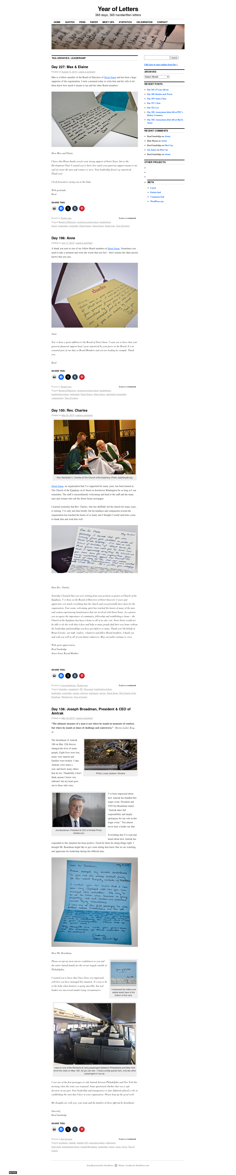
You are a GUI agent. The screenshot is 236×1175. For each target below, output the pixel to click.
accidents (63, 1142)
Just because (66, 1138)
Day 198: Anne (63, 237)
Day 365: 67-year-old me (158, 89)
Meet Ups (108, 22)
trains (118, 1146)
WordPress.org (156, 201)
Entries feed (155, 192)
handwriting (105, 390)
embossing (111, 1142)
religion (84, 693)
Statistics (125, 22)
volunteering (57, 398)
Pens (82, 22)
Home (57, 22)
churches (63, 689)
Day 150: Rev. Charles (69, 410)
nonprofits (73, 225)
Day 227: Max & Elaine (69, 66)
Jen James (151, 149)
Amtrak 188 (82, 1142)
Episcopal (88, 689)
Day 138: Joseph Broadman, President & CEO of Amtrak (91, 711)
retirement (93, 693)
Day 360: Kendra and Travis (159, 94)
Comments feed (157, 196)
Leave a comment (86, 71)
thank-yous (110, 225)
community (73, 689)
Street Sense (110, 77)
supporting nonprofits (116, 394)
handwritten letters (60, 394)
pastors (76, 693)
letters (112, 1146)
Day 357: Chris (154, 103)
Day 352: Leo (153, 107)
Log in (153, 187)
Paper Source (85, 225)
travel (124, 1146)
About (167, 136)
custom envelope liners (88, 222)
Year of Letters (118, 8)
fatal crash (56, 1146)
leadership (63, 225)
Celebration (144, 22)
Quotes (70, 22)
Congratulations (68, 685)
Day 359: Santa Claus (156, 98)
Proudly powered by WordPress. (100, 1165)
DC (81, 689)
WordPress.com (142, 1165)
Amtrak (72, 1142)
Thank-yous (66, 218)
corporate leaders (97, 1142)
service (102, 693)
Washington (67, 696)
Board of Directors (67, 222)
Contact (162, 22)
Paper (94, 22)
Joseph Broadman (89, 1146)
